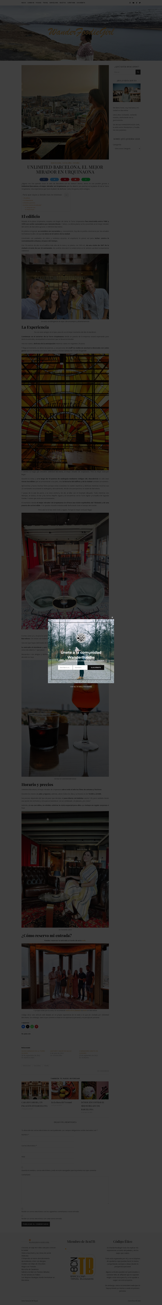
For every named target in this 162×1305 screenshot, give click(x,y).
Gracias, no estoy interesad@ (81, 687)
